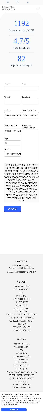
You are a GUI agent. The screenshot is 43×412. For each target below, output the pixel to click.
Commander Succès (21, 299)
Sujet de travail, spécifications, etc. (29, 126)
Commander (21, 242)
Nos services (21, 305)
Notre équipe (21, 312)
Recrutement (21, 324)
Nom (24, 84)
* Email (7, 97)
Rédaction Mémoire (21, 330)
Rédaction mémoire (21, 327)
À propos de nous (21, 287)
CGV (21, 293)
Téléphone (26, 97)
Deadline (7, 149)
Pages (6, 139)
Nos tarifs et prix (21, 308)
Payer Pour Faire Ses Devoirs (21, 318)
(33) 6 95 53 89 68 (26, 268)
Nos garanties (21, 302)
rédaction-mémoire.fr (8, 8)
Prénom (7, 84)
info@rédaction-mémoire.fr (24, 272)
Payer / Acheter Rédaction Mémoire (21, 315)
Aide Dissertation (21, 290)
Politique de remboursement (21, 321)
